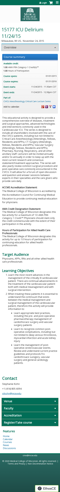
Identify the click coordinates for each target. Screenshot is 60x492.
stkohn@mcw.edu (11, 393)
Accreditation (13, 415)
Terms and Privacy (16, 463)
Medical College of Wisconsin (24, 461)
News (6, 445)
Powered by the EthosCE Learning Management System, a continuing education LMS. (47, 488)
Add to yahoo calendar (46, 106)
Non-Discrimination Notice (40, 463)
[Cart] (51, 4)
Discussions (9, 448)
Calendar (8, 439)
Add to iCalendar (50, 106)
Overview (10, 47)
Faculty (8, 408)
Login (44, 3)
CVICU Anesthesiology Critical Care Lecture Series (27, 101)
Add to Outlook (54, 106)
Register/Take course (18, 422)
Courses (7, 442)
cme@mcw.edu (30, 455)
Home (6, 436)
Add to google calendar (42, 106)
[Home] (30, 13)
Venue (8, 401)
